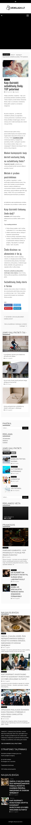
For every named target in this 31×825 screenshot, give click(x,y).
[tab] (7, 453)
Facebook (9, 305)
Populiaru (6, 453)
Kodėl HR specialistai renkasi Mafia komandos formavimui (17, 591)
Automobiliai (14, 466)
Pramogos (13, 476)
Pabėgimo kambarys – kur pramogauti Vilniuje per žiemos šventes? (14, 552)
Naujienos (5, 440)
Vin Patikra (16, 488)
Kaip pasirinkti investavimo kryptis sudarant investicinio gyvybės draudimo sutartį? (15, 676)
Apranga (7, 79)
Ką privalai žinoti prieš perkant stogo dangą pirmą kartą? (15, 381)
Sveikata (5, 442)
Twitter (17, 305)
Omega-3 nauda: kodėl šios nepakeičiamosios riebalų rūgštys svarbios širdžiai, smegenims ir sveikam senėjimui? (13, 640)
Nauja (13, 453)
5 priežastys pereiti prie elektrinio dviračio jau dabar (14, 355)
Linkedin (17, 308)
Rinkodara (4, 671)
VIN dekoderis (6, 438)
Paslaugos (13, 456)
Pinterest (9, 308)
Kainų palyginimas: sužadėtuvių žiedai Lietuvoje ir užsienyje (14, 407)
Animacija (15, 479)
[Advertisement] (15, 33)
